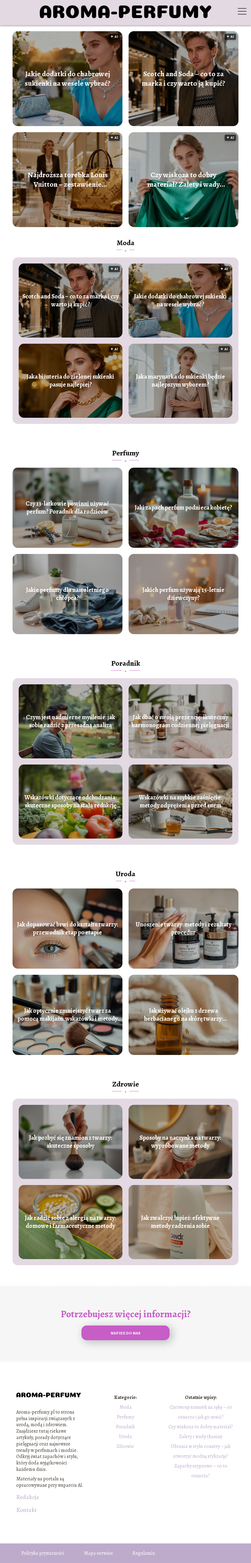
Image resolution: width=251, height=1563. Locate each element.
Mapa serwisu (98, 1553)
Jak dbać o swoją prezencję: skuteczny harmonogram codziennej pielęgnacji (180, 721)
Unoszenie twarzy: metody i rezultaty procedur (183, 929)
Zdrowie (125, 1084)
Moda (125, 243)
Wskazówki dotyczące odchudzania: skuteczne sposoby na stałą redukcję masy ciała (70, 802)
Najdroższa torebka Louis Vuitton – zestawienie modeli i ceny (68, 179)
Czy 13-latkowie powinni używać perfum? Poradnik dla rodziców (67, 508)
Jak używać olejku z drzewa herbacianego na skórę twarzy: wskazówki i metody (183, 1015)
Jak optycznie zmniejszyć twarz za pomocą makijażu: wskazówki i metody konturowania (67, 1015)
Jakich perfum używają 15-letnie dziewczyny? (183, 594)
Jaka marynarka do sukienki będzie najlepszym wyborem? (180, 381)
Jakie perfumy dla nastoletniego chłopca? (67, 594)
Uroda (125, 874)
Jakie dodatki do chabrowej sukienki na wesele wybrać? (68, 78)
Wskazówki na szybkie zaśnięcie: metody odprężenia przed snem (180, 802)
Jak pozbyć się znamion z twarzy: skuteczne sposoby (70, 1142)
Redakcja (27, 1497)
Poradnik (125, 663)
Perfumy (125, 453)
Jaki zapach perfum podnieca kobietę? (183, 508)
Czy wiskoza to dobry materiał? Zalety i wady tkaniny (183, 179)
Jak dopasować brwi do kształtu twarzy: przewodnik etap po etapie (67, 929)
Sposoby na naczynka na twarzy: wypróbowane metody (180, 1142)
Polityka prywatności (42, 1553)
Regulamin (144, 1553)
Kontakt (26, 1510)
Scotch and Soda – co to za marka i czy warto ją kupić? (183, 78)
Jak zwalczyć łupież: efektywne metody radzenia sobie (180, 1222)
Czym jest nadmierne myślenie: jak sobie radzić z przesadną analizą (70, 721)
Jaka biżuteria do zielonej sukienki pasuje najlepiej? (70, 381)
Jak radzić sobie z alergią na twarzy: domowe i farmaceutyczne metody (70, 1222)
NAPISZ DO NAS (125, 1333)
